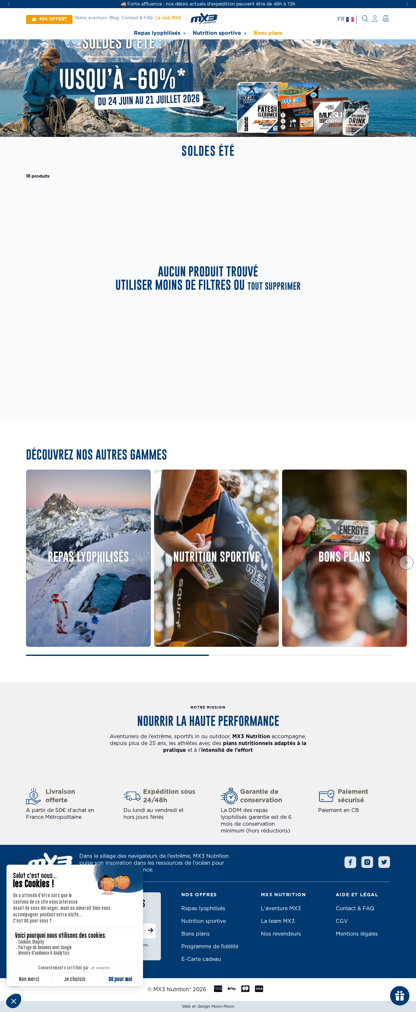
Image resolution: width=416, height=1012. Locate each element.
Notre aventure (91, 18)
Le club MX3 (168, 18)
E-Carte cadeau (201, 959)
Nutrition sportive (217, 33)
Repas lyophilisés (157, 33)
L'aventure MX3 (281, 908)
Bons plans (268, 33)
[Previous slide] (36, 562)
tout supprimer (274, 287)
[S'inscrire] (150, 931)
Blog (114, 18)
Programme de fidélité (209, 946)
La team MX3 (278, 921)
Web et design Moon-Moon (208, 1006)
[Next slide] (406, 562)
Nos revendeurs (281, 934)
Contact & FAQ (137, 18)
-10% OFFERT (52, 19)
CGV (342, 921)
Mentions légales (357, 934)
